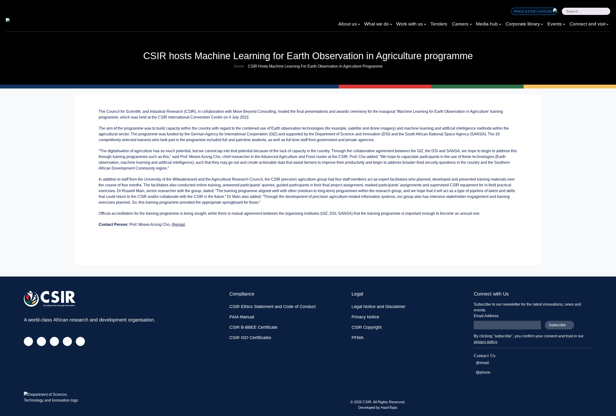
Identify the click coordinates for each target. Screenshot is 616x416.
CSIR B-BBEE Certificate (253, 327)
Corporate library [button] (523, 23)
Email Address (486, 316)
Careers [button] (460, 23)
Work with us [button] (409, 23)
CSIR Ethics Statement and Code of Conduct (272, 306)
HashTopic (389, 407)
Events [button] (554, 23)
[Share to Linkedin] (503, 239)
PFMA (358, 337)
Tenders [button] (438, 23)
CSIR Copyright (367, 327)
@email (178, 224)
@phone (483, 372)
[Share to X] (484, 239)
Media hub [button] (487, 23)
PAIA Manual (241, 317)
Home (239, 66)
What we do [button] (376, 23)
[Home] (16, 21)
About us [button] (347, 23)
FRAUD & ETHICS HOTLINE (533, 11)
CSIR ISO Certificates (250, 337)
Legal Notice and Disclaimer (378, 306)
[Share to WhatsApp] (493, 239)
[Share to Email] (512, 239)
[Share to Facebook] (474, 239)
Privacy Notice (365, 317)
